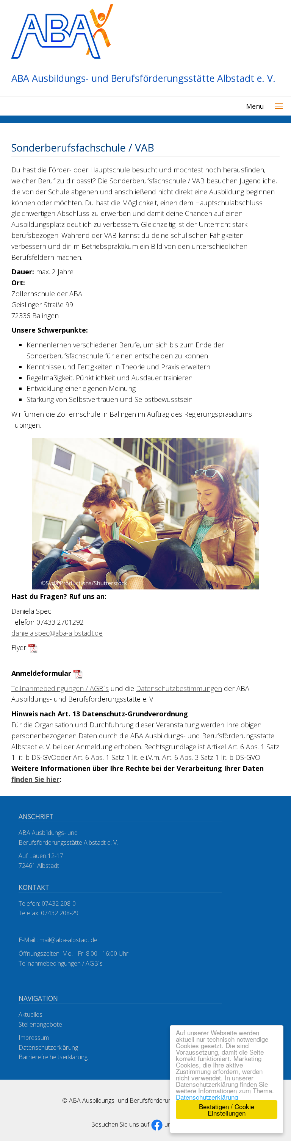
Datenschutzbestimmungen (179, 688)
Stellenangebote (40, 1024)
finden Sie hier (35, 779)
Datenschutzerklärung (207, 1097)
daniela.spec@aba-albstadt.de (57, 633)
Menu (255, 106)
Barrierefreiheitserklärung (53, 1057)
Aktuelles (30, 1014)
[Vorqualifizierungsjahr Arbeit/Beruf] (33, 647)
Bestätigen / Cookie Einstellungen (226, 1110)
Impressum (34, 1037)
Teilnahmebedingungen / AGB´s (60, 688)
